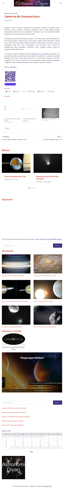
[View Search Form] (60, 3)
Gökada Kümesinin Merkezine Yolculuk (44, 275)
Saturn (16, 179)
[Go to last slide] (4, 170)
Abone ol (57, 245)
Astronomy (13, 67)
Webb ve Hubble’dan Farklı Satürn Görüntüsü (15, 301)
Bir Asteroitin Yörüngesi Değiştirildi (12, 327)
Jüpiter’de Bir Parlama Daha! (49, 118)
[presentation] (16, 163)
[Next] (59, 170)
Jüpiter (7, 128)
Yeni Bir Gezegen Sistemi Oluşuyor (43, 301)
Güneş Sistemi (8, 13)
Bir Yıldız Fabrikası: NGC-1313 (52, 138)
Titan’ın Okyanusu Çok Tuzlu (15, 176)
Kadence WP (47, 486)
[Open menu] (3, 3)
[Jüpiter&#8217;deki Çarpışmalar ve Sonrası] (31, 113)
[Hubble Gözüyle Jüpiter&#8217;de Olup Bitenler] (13, 113)
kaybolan (35, 54)
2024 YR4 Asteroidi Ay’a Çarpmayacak (45, 327)
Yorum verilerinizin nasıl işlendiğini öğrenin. (48, 239)
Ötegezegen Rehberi (32, 357)
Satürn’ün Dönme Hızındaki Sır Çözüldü (13, 275)
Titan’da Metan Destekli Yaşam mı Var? (14, 138)
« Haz (31, 452)
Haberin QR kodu (10, 84)
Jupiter (15, 13)
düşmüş (56, 60)
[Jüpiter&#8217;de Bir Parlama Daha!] (50, 113)
